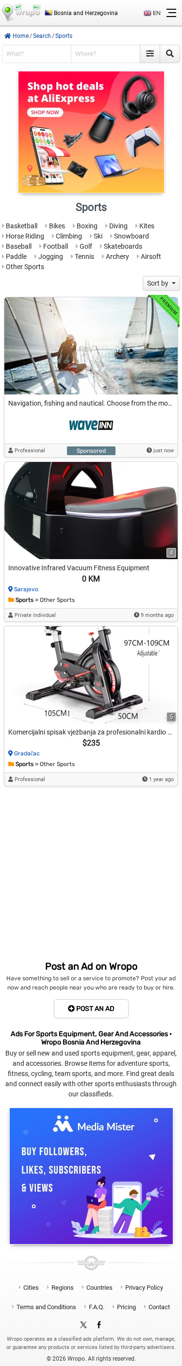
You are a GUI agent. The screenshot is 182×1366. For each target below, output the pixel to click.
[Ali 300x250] (91, 132)
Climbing (68, 236)
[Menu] (171, 13)
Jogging (50, 256)
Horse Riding (24, 236)
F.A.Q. (96, 1307)
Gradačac (27, 753)
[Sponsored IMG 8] (91, 345)
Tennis (83, 256)
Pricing (126, 1307)
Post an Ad (95, 1009)
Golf (85, 246)
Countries (99, 1287)
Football (55, 246)
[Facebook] (99, 1325)
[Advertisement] (91, 873)
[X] (83, 1325)
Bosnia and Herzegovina (85, 13)
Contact (159, 1307)
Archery (116, 256)
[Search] (170, 54)
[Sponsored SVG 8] (91, 426)
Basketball (20, 226)
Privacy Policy (144, 1287)
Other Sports (24, 267)
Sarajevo (26, 589)
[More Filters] (150, 54)
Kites (146, 226)
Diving (118, 226)
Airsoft (150, 256)
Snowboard (131, 236)
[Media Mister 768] (91, 1176)
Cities (31, 1287)
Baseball (18, 246)
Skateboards (122, 246)
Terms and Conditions (46, 1307)
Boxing (86, 226)
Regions (62, 1287)
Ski (97, 236)
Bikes (56, 226)
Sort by (158, 283)
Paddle (15, 256)
